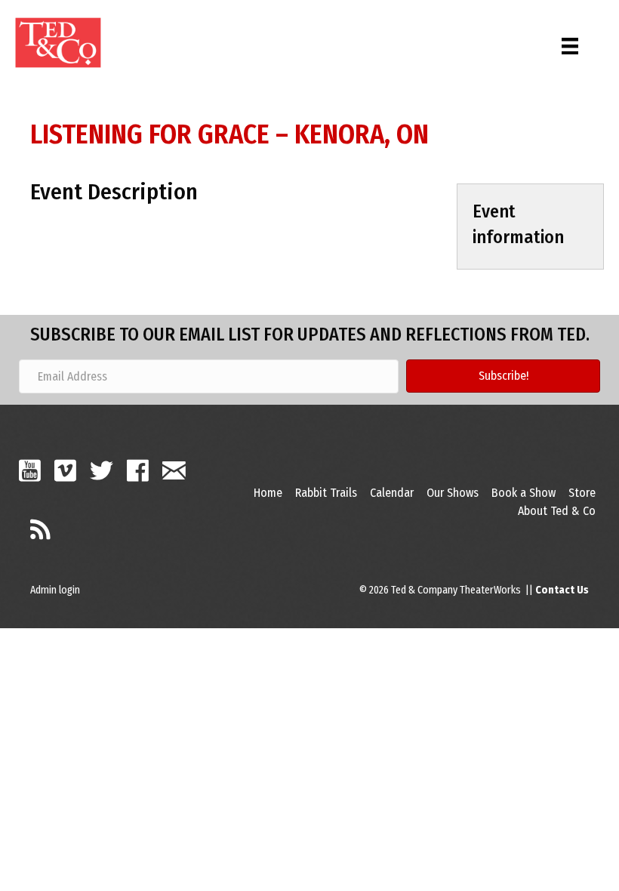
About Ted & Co (557, 511)
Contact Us (562, 590)
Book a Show (523, 493)
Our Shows (453, 493)
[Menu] (570, 42)
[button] (503, 376)
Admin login (55, 590)
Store (582, 493)
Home (268, 493)
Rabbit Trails (326, 493)
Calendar (392, 493)
